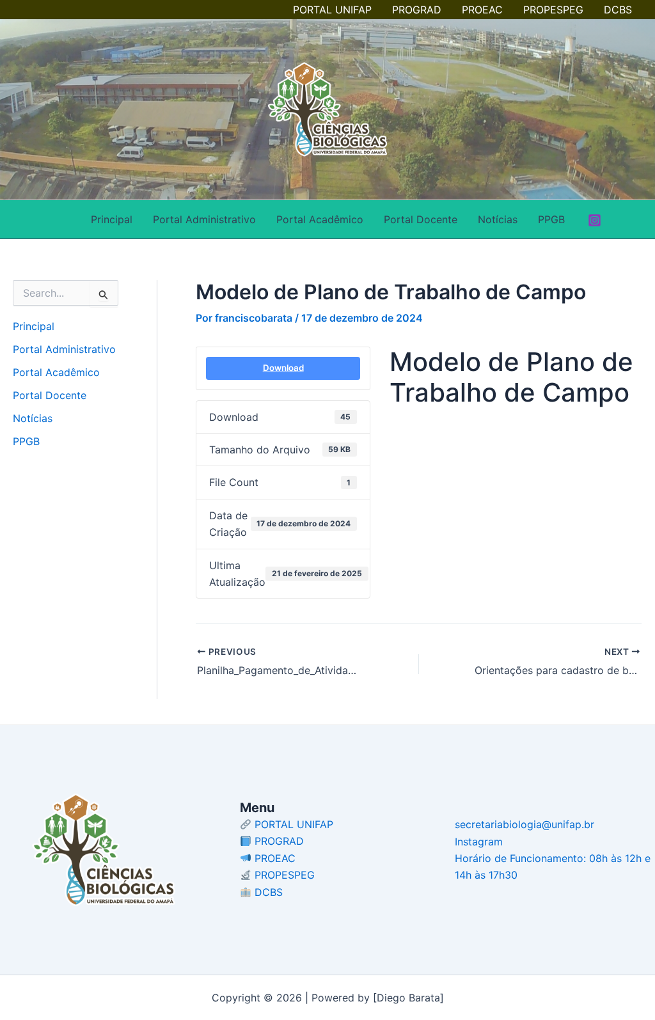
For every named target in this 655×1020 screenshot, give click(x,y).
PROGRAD (416, 9)
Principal (111, 219)
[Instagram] (594, 220)
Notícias (497, 219)
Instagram (479, 841)
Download (283, 368)
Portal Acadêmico (319, 219)
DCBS (618, 9)
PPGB (551, 219)
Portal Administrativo (204, 219)
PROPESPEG (553, 9)
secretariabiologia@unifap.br (524, 824)
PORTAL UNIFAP (332, 9)
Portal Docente (420, 219)
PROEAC (482, 9)
